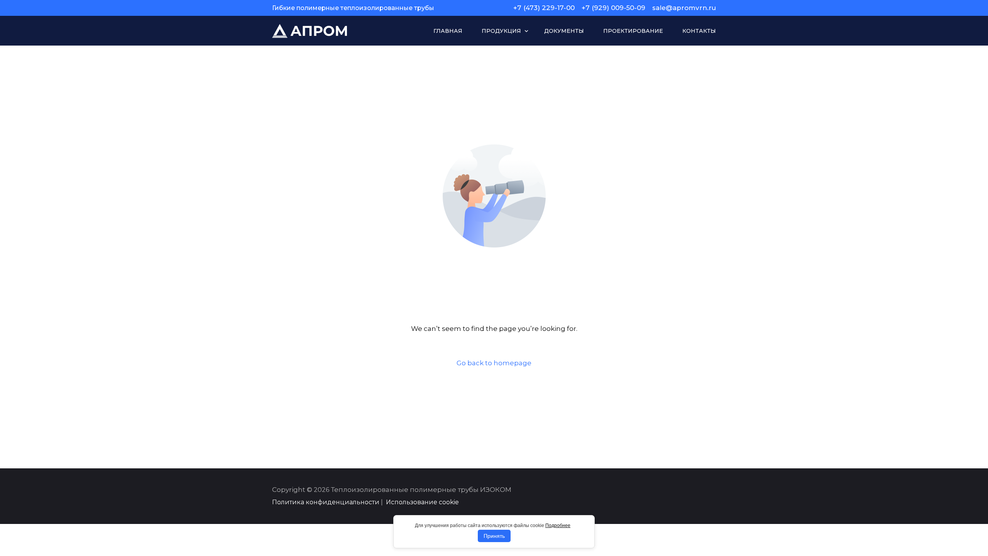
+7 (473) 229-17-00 (544, 8)
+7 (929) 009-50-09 (613, 8)
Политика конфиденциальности (325, 502)
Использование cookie (422, 502)
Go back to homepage (494, 363)
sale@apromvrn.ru (684, 8)
